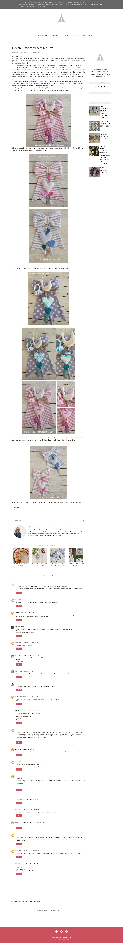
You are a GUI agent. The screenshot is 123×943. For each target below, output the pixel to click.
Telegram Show (20, 869)
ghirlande (75, 35)
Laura (17, 749)
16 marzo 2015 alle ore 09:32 (27, 612)
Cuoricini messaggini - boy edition (105, 124)
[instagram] (96, 86)
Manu (17, 584)
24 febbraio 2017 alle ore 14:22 (30, 809)
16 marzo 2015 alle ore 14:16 (31, 655)
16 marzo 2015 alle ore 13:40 (30, 642)
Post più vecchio (56, 910)
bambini (16, 520)
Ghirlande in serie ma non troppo (105, 136)
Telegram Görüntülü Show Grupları (26, 870)
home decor (86, 35)
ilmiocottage (20, 626)
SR (16, 683)
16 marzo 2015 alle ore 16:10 (25, 683)
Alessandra (19, 655)
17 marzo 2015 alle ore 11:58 (31, 710)
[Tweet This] (81, 521)
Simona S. (27, 52)
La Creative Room (65, 939)
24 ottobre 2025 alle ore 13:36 (30, 863)
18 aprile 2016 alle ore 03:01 (27, 749)
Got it (102, 4)
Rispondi (19, 593)
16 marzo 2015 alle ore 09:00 (30, 599)
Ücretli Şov (19, 867)
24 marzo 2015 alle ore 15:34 (30, 730)
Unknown (18, 599)
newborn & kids (43, 35)
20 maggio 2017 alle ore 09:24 (36, 822)
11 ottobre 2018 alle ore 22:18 (31, 850)
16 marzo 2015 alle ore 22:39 (30, 696)
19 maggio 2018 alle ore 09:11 (30, 834)
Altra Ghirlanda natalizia (104, 170)
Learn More (94, 4)
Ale (16, 671)
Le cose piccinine (65, 937)
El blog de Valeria (21, 822)
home (33, 35)
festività (66, 35)
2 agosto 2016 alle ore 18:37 (30, 776)
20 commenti (35, 52)
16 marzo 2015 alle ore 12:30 (33, 626)
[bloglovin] (104, 86)
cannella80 (19, 710)
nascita (22, 520)
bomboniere (56, 35)
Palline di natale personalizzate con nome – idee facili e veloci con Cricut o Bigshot (105, 155)
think (17, 612)
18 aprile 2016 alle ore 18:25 (30, 761)
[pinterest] (101, 86)
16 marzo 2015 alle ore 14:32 (25, 671)
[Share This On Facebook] (79, 521)
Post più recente (42, 910)
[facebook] (98, 86)
